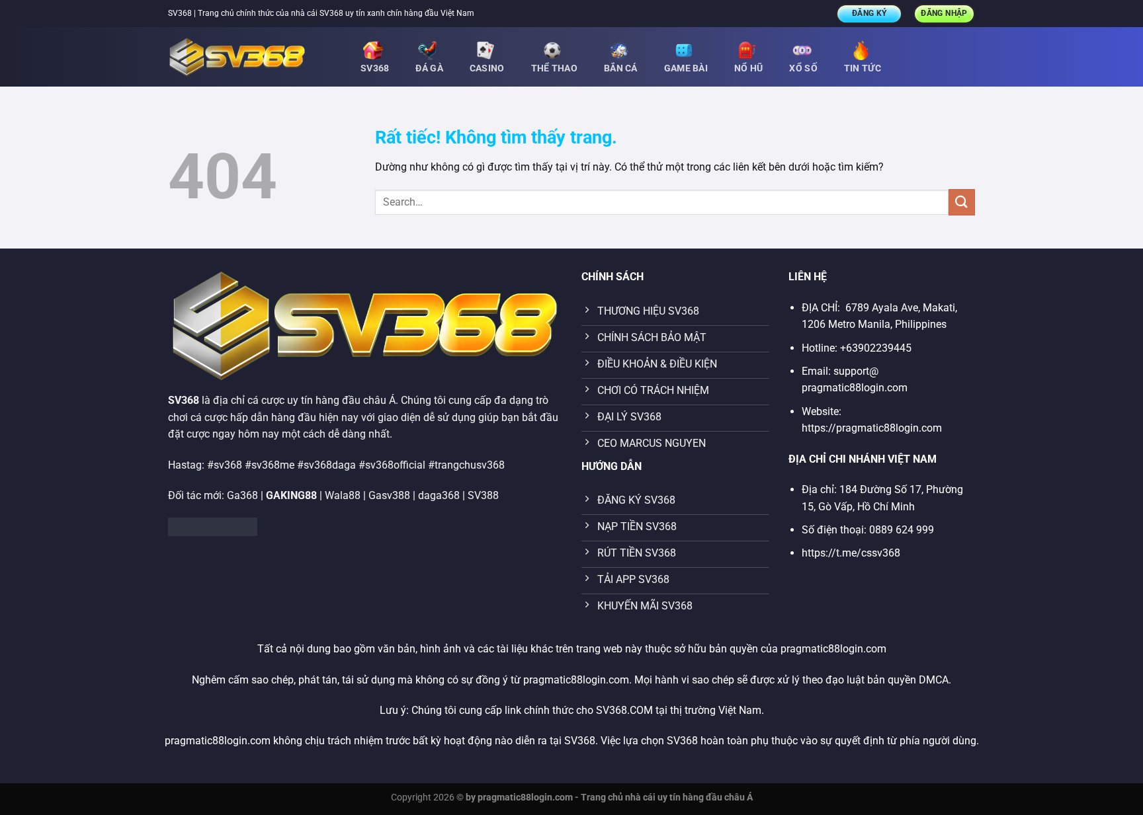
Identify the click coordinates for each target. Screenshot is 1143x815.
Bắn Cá (621, 68)
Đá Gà (429, 68)
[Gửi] (962, 202)
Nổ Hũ (748, 68)
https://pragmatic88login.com (872, 428)
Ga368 (242, 495)
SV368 (374, 68)
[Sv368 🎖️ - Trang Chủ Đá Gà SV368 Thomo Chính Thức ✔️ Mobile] (254, 57)
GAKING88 (291, 495)
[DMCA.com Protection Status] (212, 526)
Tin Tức (862, 68)
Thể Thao (554, 68)
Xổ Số (803, 68)
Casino (487, 68)
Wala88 (342, 495)
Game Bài (686, 68)
